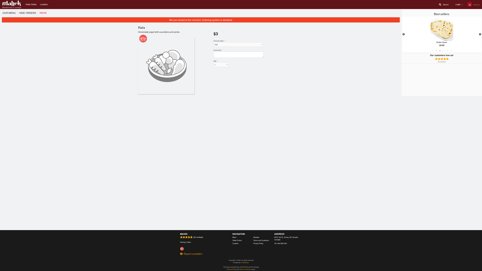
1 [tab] (432, 50)
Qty (215, 61)
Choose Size (219, 41)
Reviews (256, 237)
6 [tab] (451, 50)
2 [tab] (436, 50)
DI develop (245, 262)
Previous (403, 34)
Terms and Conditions (261, 240)
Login (458, 4)
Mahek (184, 233)
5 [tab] (447, 50)
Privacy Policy (258, 243)
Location (44, 4)
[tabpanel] (442, 34)
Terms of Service (245, 269)
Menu (234, 237)
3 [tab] (440, 50)
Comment (217, 50)
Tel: (280, 243)
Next (480, 34)
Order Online (31, 4)
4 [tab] (443, 50)
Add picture (143, 38)
